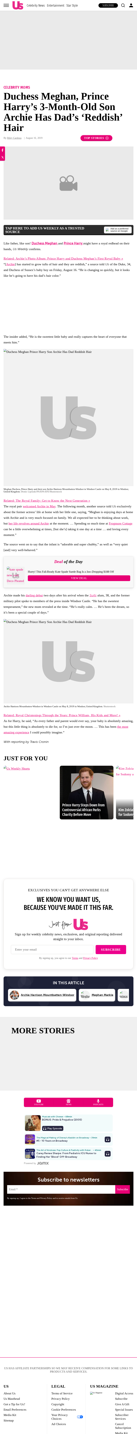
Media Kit (10, 1415)
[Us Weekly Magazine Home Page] (17, 5)
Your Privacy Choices (59, 1416)
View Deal (79, 578)
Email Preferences (15, 1409)
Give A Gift (122, 1404)
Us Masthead (12, 1398)
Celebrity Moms (17, 87)
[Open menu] (6, 5)
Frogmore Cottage (120, 523)
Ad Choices (58, 1424)
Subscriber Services (122, 1416)
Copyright (57, 1404)
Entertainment (55, 5)
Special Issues (124, 1409)
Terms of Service (62, 1393)
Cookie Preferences (63, 1409)
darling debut (34, 595)
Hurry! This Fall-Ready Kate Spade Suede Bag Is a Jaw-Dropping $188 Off (71, 571)
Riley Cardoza (14, 138)
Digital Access (124, 1393)
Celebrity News (36, 5)
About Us (10, 1393)
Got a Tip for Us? (14, 1404)
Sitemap (9, 1420)
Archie (10, 264)
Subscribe (108, 5)
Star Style (72, 5)
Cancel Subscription (123, 1425)
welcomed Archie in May (39, 506)
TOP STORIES (94, 138)
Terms (75, 958)
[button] (123, 5)
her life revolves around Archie (29, 523)
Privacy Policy (90, 958)
